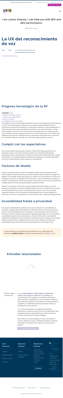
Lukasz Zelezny (27, 293)
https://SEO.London (56, 2)
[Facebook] (2, 244)
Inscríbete (38, 368)
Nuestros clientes (40, 13)
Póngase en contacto (54, 5)
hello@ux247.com (49, 233)
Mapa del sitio (32, 387)
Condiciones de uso (44, 387)
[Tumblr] (10, 244)
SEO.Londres (53, 352)
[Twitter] (5, 244)
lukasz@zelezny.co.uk (42, 2)
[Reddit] (15, 244)
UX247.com (48, 293)
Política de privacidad (19, 387)
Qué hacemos (26, 13)
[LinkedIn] (41, 5)
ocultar (11, 113)
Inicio (17, 13)
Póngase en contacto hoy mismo (28, 328)
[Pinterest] (7, 244)
